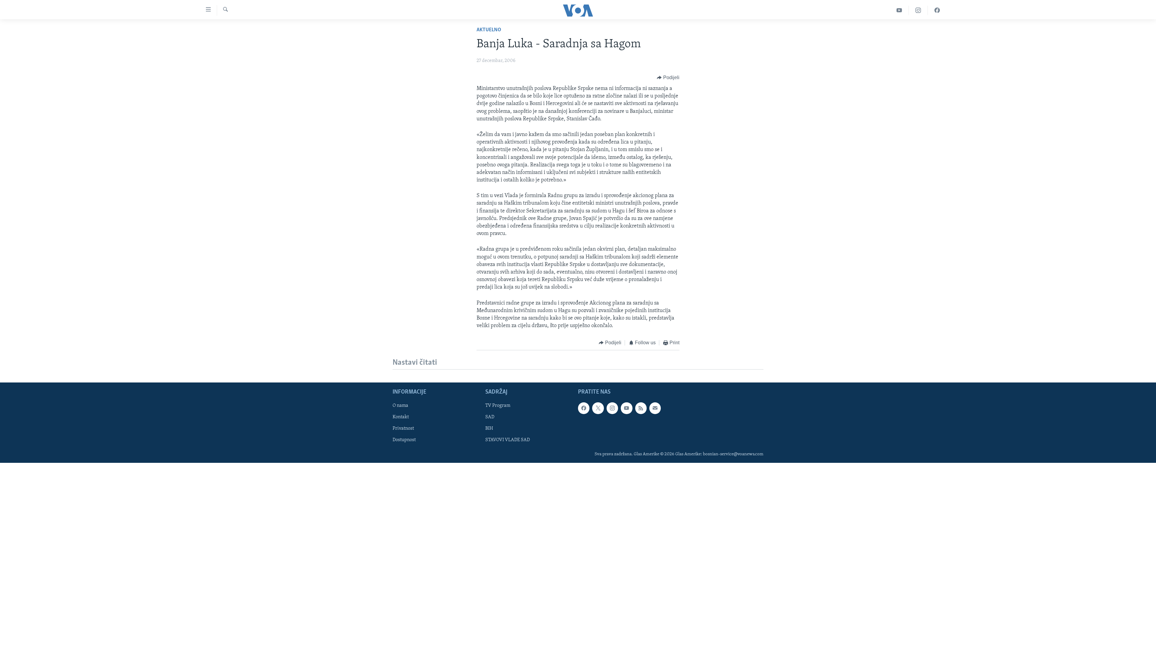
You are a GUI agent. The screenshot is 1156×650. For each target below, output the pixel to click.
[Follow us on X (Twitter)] (598, 408)
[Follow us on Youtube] (626, 408)
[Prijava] (655, 408)
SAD (489, 417)
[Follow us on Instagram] (612, 408)
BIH (489, 428)
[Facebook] (937, 10)
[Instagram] (918, 10)
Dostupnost (404, 440)
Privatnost (403, 428)
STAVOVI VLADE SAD (507, 440)
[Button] (668, 78)
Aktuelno (489, 30)
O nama (400, 405)
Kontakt (401, 417)
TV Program (497, 405)
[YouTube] (899, 10)
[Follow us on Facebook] (583, 408)
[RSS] (641, 408)
